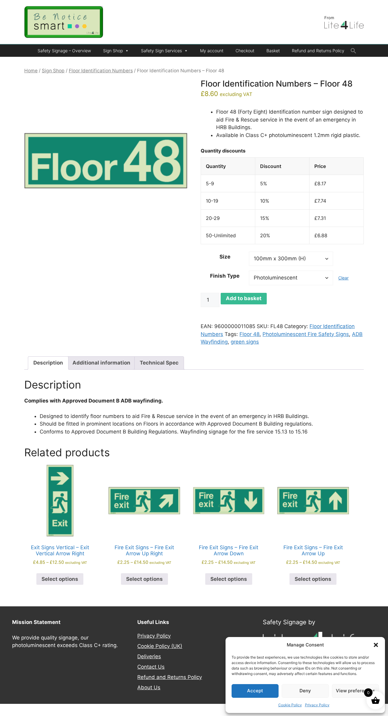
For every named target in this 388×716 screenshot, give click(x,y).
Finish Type (224, 276)
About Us (148, 687)
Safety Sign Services (161, 50)
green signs (245, 342)
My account (211, 50)
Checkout (245, 50)
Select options (60, 579)
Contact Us (151, 667)
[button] (376, 645)
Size (224, 257)
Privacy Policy (317, 705)
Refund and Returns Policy (318, 50)
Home (31, 71)
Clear (343, 277)
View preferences (355, 691)
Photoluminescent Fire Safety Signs (306, 334)
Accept (255, 691)
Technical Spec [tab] (159, 363)
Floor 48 (249, 334)
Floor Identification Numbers (101, 71)
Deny (305, 691)
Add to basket (244, 298)
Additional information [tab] (101, 363)
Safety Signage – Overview (64, 50)
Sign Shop (113, 50)
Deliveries (149, 656)
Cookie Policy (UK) (159, 646)
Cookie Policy (290, 705)
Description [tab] (48, 363)
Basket (273, 50)
